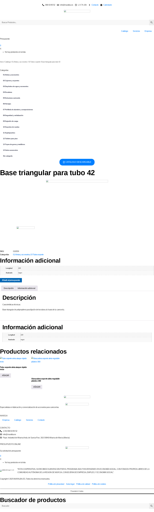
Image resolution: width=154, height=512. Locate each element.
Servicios (136, 31)
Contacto (41, 420)
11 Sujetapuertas (9, 133)
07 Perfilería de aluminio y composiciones (18, 110)
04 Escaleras (7, 92)
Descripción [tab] (9, 288)
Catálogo (124, 31)
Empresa (148, 31)
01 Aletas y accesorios (19, 62)
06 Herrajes (7, 104)
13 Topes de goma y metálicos (14, 144)
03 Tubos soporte (34, 62)
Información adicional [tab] (26, 288)
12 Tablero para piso (10, 139)
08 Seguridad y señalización (13, 115)
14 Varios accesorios (10, 150)
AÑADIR (5, 375)
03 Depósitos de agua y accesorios (15, 86)
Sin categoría (7, 156)
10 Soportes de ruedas (11, 127)
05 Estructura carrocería (11, 98)
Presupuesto (5, 39)
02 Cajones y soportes (11, 81)
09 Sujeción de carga (10, 121)
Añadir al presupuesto (11, 280)
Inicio (1, 62)
